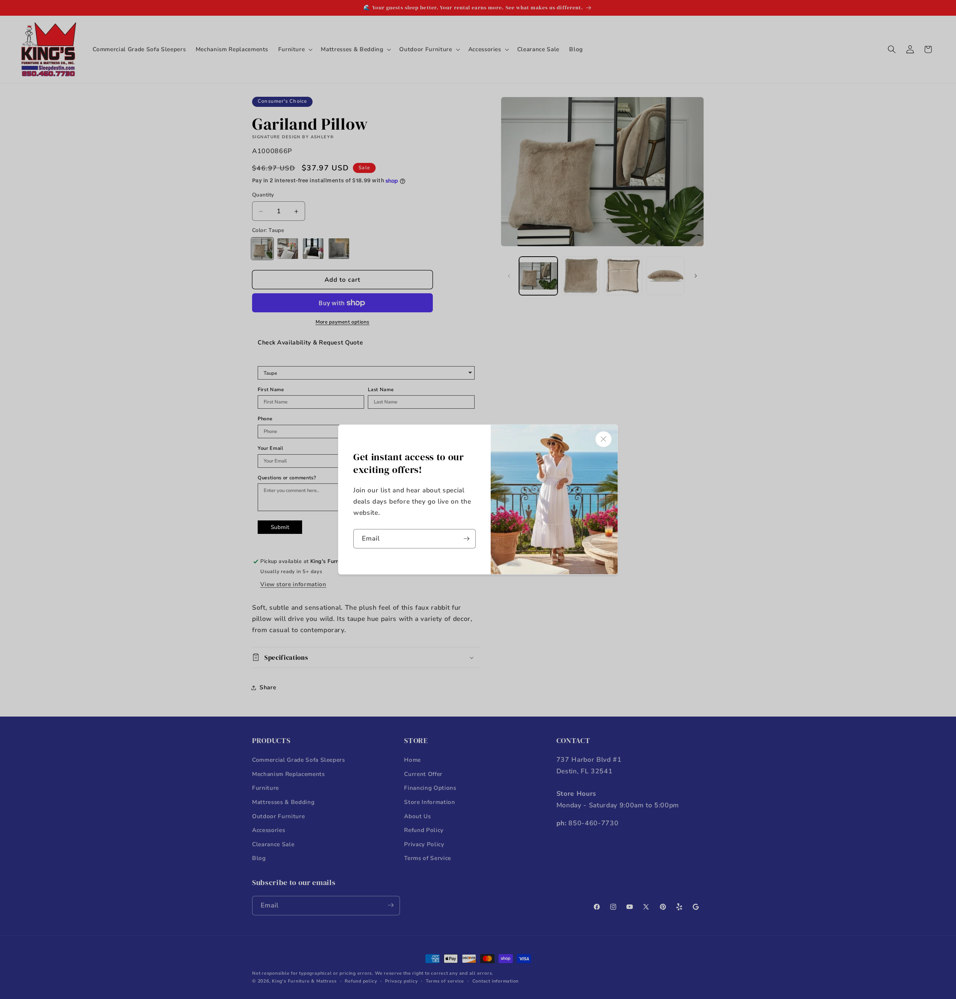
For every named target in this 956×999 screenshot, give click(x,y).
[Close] (603, 439)
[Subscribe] (466, 538)
